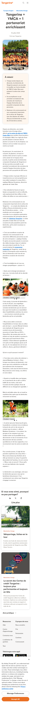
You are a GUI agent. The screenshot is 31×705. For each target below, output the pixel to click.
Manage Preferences (15, 693)
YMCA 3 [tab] (14, 420)
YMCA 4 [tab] (16, 420)
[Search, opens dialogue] (23, 3)
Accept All (15, 699)
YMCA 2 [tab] (16, 298)
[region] (15, 681)
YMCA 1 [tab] (14, 298)
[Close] (29, 659)
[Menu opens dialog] (27, 3)
